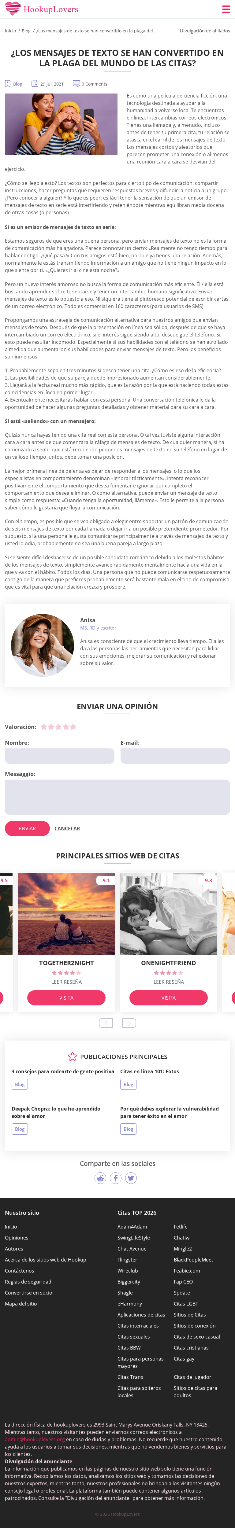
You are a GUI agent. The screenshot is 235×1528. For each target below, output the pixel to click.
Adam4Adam (132, 1226)
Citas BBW (129, 1347)
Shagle (125, 1292)
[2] (51, 726)
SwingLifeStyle (134, 1237)
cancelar (67, 828)
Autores (14, 1248)
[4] (65, 726)
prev (106, 1023)
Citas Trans (130, 1377)
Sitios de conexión (195, 1325)
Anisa (87, 620)
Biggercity (129, 1281)
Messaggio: (20, 773)
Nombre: (17, 742)
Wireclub (128, 1270)
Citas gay (184, 1358)
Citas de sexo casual (197, 1336)
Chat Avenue (132, 1248)
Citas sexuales (134, 1336)
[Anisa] (42, 645)
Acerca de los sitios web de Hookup (45, 1259)
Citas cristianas (191, 1347)
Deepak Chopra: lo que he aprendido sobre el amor (56, 1112)
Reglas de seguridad (28, 1281)
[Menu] (226, 9)
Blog (17, 84)
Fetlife (181, 1226)
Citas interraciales (138, 1325)
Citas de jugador (192, 1377)
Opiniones (16, 1237)
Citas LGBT (186, 1303)
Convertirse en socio (28, 1292)
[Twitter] (131, 1178)
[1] (43, 726)
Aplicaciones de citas (141, 1314)
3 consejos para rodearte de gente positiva (63, 1071)
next (129, 1023)
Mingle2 (183, 1248)
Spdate (182, 1292)
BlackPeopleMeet (193, 1259)
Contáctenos (19, 1270)
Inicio (11, 1226)
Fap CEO (183, 1281)
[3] (58, 726)
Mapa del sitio (21, 1303)
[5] (73, 726)
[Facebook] (115, 1178)
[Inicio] (41, 9)
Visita (66, 997)
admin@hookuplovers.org (35, 1439)
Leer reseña (66, 982)
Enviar (27, 828)
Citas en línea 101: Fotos (149, 1071)
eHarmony (130, 1303)
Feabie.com (187, 1270)
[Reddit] (100, 1178)
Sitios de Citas (190, 1314)
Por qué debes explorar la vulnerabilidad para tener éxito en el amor (169, 1112)
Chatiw (181, 1237)
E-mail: (130, 742)
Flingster (127, 1259)
